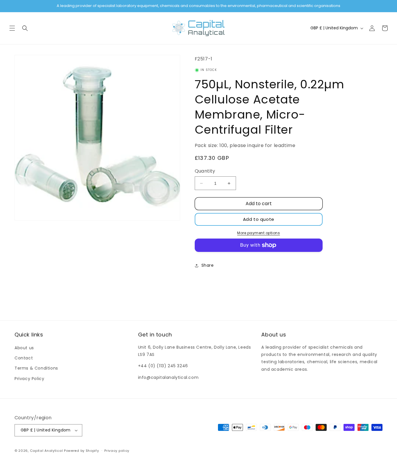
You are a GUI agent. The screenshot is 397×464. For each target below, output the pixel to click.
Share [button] (207, 265)
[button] (12, 28)
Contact (24, 358)
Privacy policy (116, 450)
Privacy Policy (29, 378)
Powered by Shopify (81, 450)
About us (24, 348)
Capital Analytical (46, 450)
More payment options (258, 232)
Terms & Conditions (36, 368)
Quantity (205, 171)
